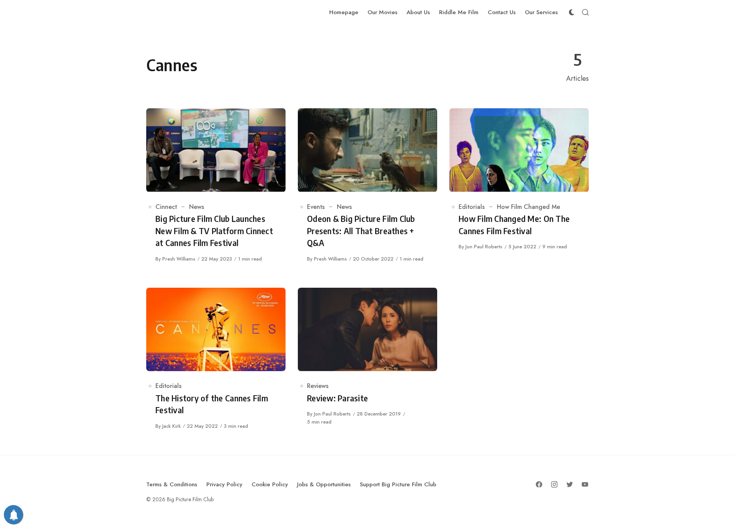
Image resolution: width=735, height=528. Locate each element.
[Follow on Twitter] (570, 484)
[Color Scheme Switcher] (571, 12)
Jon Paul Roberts (484, 246)
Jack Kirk (171, 426)
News (196, 206)
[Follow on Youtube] (585, 484)
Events (316, 206)
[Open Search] (585, 12)
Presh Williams (178, 258)
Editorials (472, 206)
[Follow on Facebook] (539, 484)
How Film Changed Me (528, 206)
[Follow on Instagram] (554, 484)
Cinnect (166, 206)
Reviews (317, 385)
